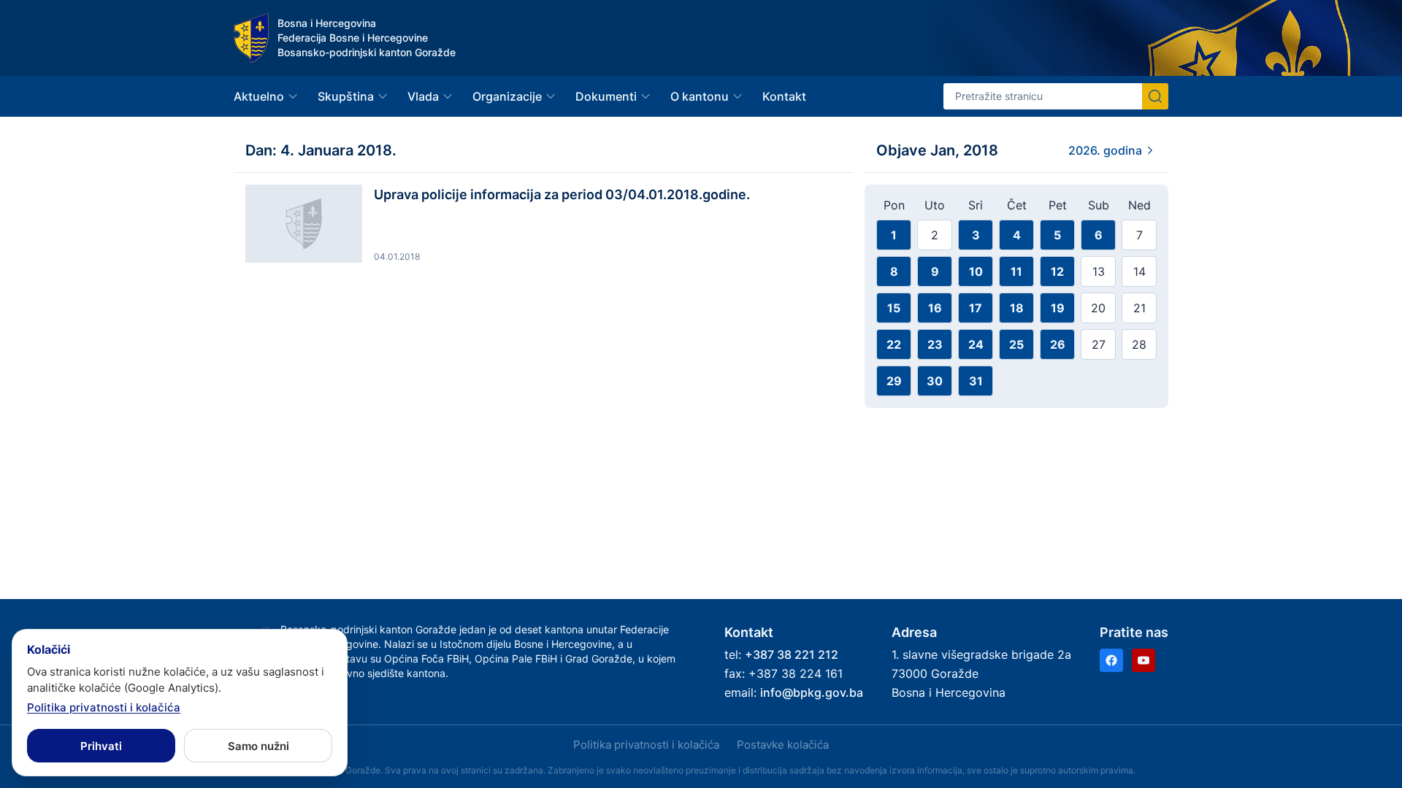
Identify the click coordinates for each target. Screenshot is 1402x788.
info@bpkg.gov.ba (811, 692)
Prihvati (101, 746)
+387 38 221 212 (791, 654)
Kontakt (784, 96)
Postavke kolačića (783, 745)
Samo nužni (258, 746)
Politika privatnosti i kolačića (646, 745)
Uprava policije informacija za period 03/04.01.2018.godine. (562, 194)
